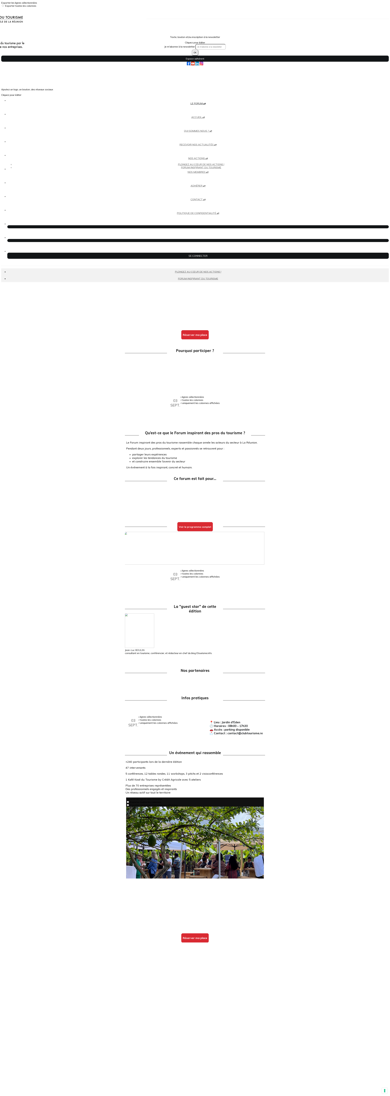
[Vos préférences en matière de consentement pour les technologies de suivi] (385, 1091)
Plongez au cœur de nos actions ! (201, 164)
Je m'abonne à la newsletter (179, 46)
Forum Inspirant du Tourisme (201, 167)
